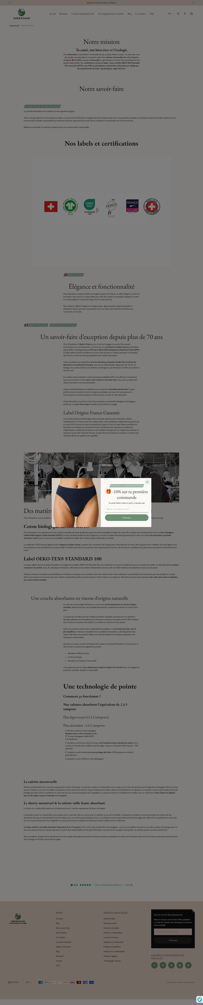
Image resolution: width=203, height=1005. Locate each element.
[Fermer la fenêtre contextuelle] (147, 482)
